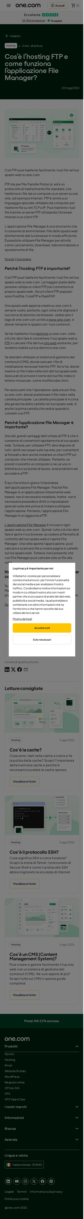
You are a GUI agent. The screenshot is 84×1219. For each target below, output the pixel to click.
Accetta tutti (42, 628)
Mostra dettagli (22, 619)
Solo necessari (42, 639)
